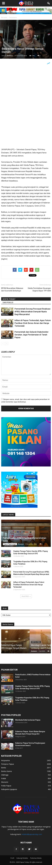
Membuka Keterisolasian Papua (27, 720)
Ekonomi (4, 782)
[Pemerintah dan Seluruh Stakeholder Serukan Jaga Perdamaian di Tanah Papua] (7, 335)
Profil (12, 858)
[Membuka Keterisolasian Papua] (7, 723)
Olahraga (4, 775)
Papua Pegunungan (10, 544)
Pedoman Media (35, 858)
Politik (3, 778)
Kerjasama (5, 314)
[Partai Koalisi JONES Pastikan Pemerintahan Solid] (26, 533)
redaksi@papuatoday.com (32, 834)
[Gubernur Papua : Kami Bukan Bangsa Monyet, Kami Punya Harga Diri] (7, 734)
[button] (48, 3)
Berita (3, 767)
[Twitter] (29, 849)
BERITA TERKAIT (9, 299)
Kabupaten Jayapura (9, 789)
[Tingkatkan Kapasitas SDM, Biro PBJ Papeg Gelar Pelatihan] (6, 564)
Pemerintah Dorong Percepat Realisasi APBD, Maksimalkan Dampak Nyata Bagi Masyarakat (32, 312)
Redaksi (10, 56)
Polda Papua (6, 786)
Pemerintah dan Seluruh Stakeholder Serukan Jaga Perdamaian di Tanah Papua (31, 335)
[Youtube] (35, 849)
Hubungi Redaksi (22, 858)
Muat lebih (25, 596)
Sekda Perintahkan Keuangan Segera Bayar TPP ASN (39, 289)
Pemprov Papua (7, 764)
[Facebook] (16, 849)
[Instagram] (22, 849)
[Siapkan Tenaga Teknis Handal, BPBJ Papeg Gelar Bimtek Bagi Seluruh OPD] (6, 553)
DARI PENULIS (8, 302)
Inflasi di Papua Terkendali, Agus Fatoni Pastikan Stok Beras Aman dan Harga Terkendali (33, 323)
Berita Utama (6, 337)
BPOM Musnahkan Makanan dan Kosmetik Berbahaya (12, 289)
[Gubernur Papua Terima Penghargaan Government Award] (7, 746)
